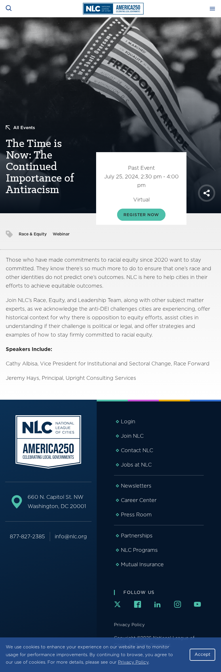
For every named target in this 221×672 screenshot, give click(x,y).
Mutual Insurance (142, 564)
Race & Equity (33, 234)
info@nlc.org (71, 536)
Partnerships (137, 536)
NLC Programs (139, 550)
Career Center (139, 500)
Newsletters (136, 486)
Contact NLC (137, 450)
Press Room (136, 514)
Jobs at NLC (136, 465)
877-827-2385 (27, 536)
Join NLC (132, 436)
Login (128, 421)
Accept (202, 654)
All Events (24, 127)
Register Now (141, 214)
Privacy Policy (133, 662)
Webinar (61, 234)
